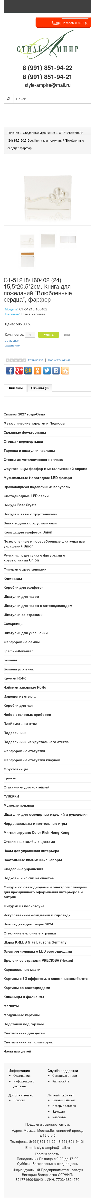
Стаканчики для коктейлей (26, 787)
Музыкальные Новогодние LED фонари (38, 477)
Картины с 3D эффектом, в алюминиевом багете (46, 978)
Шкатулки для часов (21, 596)
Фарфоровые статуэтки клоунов (32, 759)
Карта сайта (60, 1081)
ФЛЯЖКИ (11, 796)
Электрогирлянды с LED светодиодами (38, 951)
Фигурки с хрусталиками (25, 569)
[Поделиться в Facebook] (10, 370)
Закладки (58, 1111)
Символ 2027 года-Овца (24, 414)
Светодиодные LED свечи (26, 495)
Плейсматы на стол (20, 723)
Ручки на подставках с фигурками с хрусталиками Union (34, 557)
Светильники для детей (24, 1032)
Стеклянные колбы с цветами (29, 841)
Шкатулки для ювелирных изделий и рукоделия (45, 814)
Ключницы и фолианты (24, 996)
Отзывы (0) (39, 388)
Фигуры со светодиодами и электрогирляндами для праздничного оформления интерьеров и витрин (45, 891)
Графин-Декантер (19, 650)
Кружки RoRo (15, 678)
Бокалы (10, 659)
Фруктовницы (16, 768)
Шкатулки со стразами (23, 614)
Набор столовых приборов (27, 714)
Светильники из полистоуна (28, 1041)
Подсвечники (15, 732)
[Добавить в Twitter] (47, 370)
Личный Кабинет (64, 1100)
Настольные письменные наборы (33, 859)
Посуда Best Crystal (21, 504)
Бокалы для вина (19, 668)
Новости (19, 1100)
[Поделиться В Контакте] (56, 370)
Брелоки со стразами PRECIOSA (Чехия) (38, 960)
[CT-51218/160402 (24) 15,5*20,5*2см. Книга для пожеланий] (27, 239)
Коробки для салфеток (23, 587)
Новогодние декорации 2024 (28, 923)
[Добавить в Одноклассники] (37, 370)
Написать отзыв (59, 360)
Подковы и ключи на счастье (29, 877)
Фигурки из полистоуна (24, 905)
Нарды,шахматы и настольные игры (35, 823)
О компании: (21, 1075)
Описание (15, 388)
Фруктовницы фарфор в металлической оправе (45, 468)
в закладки (12, 340)
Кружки (10, 777)
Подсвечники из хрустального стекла (36, 741)
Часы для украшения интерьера (31, 850)
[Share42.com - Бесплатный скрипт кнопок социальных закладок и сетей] (65, 370)
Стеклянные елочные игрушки (30, 933)
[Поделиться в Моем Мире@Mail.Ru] (28, 370)
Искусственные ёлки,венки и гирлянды (37, 914)
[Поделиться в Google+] (19, 370)
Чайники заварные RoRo (25, 687)
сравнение (12, 345)
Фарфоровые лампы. (22, 641)
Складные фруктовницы (25, 432)
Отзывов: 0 (35, 360)
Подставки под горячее (24, 1023)
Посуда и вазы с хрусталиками (30, 513)
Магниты (11, 1005)
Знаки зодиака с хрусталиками (30, 522)
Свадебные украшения (23, 868)
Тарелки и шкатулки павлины (29, 450)
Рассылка (59, 1117)
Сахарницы (13, 623)
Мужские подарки (19, 805)
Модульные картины (22, 1014)
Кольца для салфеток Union (28, 532)
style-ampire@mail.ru (48, 84)
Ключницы (13, 578)
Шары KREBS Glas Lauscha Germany (35, 942)
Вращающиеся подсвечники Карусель (37, 486)
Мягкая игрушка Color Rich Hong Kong (36, 832)
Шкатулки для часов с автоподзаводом (38, 605)
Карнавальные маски (22, 969)
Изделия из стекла (20, 696)
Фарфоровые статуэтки (24, 750)
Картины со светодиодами (27, 987)
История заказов (64, 1106)
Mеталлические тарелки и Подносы (34, 423)
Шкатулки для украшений (26, 632)
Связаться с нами (64, 1075)
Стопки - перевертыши (23, 441)
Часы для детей (17, 1051)
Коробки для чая (18, 705)
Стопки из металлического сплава (33, 459)
